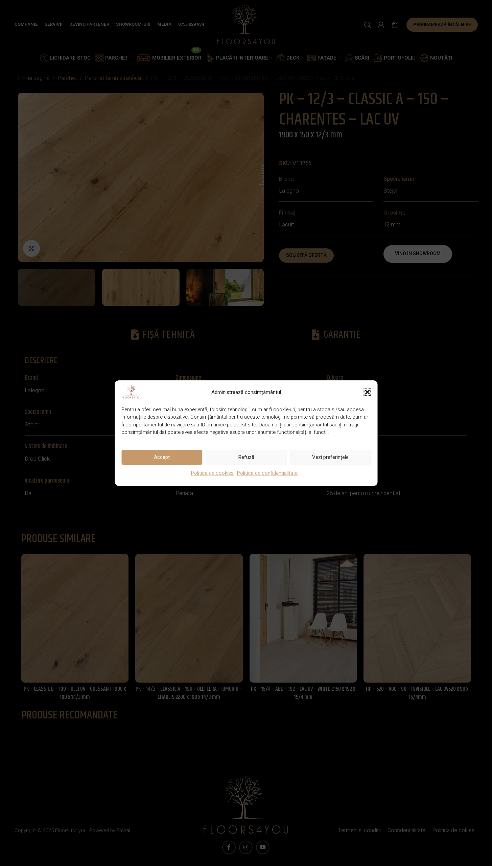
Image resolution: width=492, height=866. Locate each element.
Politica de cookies (212, 472)
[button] (367, 391)
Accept (162, 457)
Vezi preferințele (330, 457)
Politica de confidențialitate (267, 472)
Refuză (246, 457)
